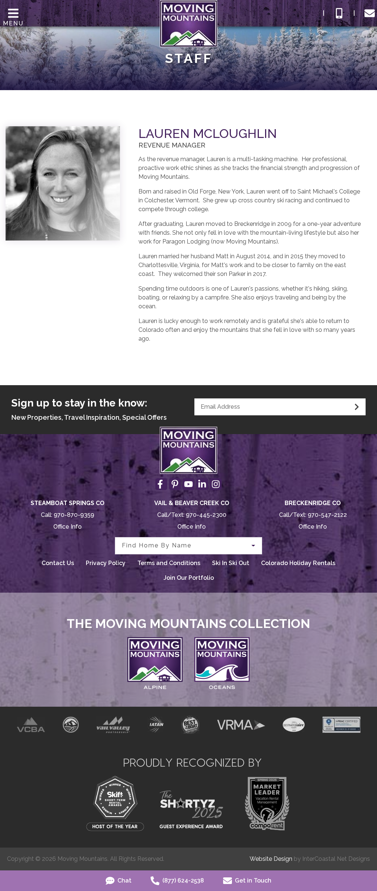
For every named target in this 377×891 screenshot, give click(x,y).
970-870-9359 (74, 514)
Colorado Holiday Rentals (298, 563)
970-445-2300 (206, 514)
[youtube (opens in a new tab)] (188, 484)
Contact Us (58, 563)
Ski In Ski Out (230, 563)
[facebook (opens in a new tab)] (161, 484)
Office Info (67, 526)
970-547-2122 (327, 514)
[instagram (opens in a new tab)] (216, 484)
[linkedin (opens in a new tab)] (202, 484)
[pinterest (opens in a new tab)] (175, 484)
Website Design (271, 858)
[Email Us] (369, 13)
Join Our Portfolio (188, 577)
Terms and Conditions (168, 563)
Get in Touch (252, 880)
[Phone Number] (339, 13)
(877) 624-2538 (182, 880)
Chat (123, 880)
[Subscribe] (357, 406)
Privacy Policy (106, 563)
